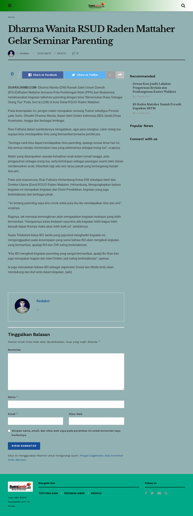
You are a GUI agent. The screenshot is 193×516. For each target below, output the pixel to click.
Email (13, 414)
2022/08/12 (44, 53)
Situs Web (75, 413)
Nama (13, 397)
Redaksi (24, 53)
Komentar (14, 349)
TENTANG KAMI (48, 493)
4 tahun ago (142, 96)
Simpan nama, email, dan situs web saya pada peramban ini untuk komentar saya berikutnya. (66, 432)
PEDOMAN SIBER (74, 493)
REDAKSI (96, 493)
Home (11, 17)
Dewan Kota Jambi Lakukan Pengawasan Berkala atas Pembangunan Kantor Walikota (154, 87)
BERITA (61, 53)
